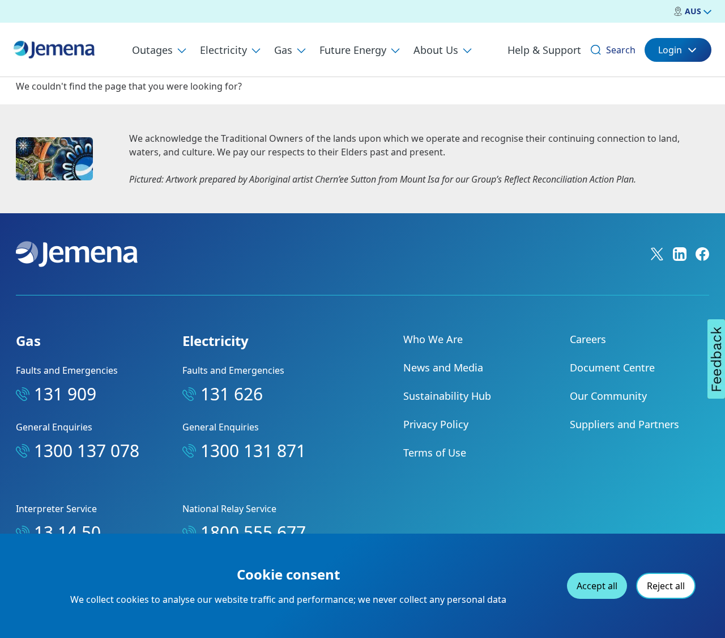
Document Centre (612, 367)
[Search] (596, 50)
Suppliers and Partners (624, 424)
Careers (588, 339)
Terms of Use (434, 452)
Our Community (608, 396)
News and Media (443, 367)
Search (621, 50)
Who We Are (433, 339)
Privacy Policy (435, 424)
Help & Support (544, 50)
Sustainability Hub (447, 396)
